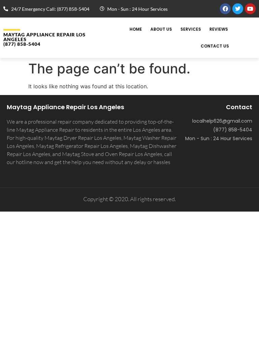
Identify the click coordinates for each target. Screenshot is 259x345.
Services (190, 29)
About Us (161, 29)
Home (136, 29)
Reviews (218, 29)
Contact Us (215, 46)
